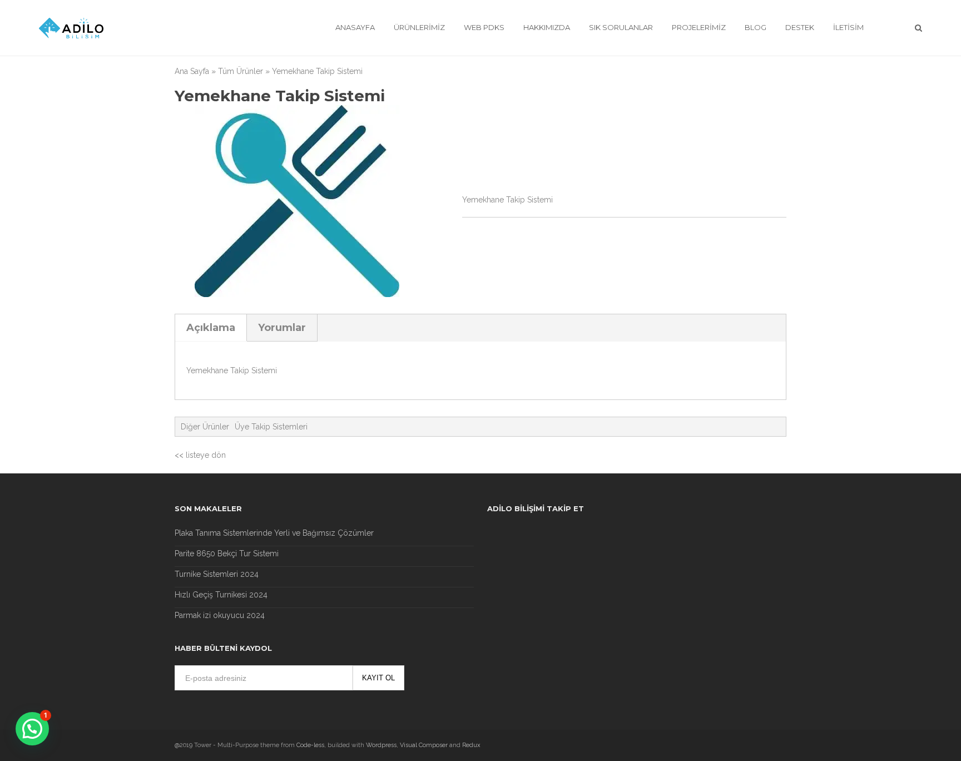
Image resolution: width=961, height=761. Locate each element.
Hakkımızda (546, 27)
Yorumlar (282, 328)
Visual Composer (424, 745)
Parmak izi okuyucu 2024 (220, 615)
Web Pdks (484, 27)
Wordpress (381, 745)
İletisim (848, 27)
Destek (799, 27)
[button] (32, 728)
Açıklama (210, 328)
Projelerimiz (699, 27)
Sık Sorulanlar (621, 27)
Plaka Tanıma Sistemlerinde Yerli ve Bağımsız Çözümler (274, 532)
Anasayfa (355, 27)
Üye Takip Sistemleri (271, 426)
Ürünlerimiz (419, 27)
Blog (755, 27)
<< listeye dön (200, 455)
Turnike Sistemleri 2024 (217, 574)
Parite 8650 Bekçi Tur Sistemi (227, 553)
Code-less (310, 745)
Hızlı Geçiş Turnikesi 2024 (221, 594)
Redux (471, 745)
